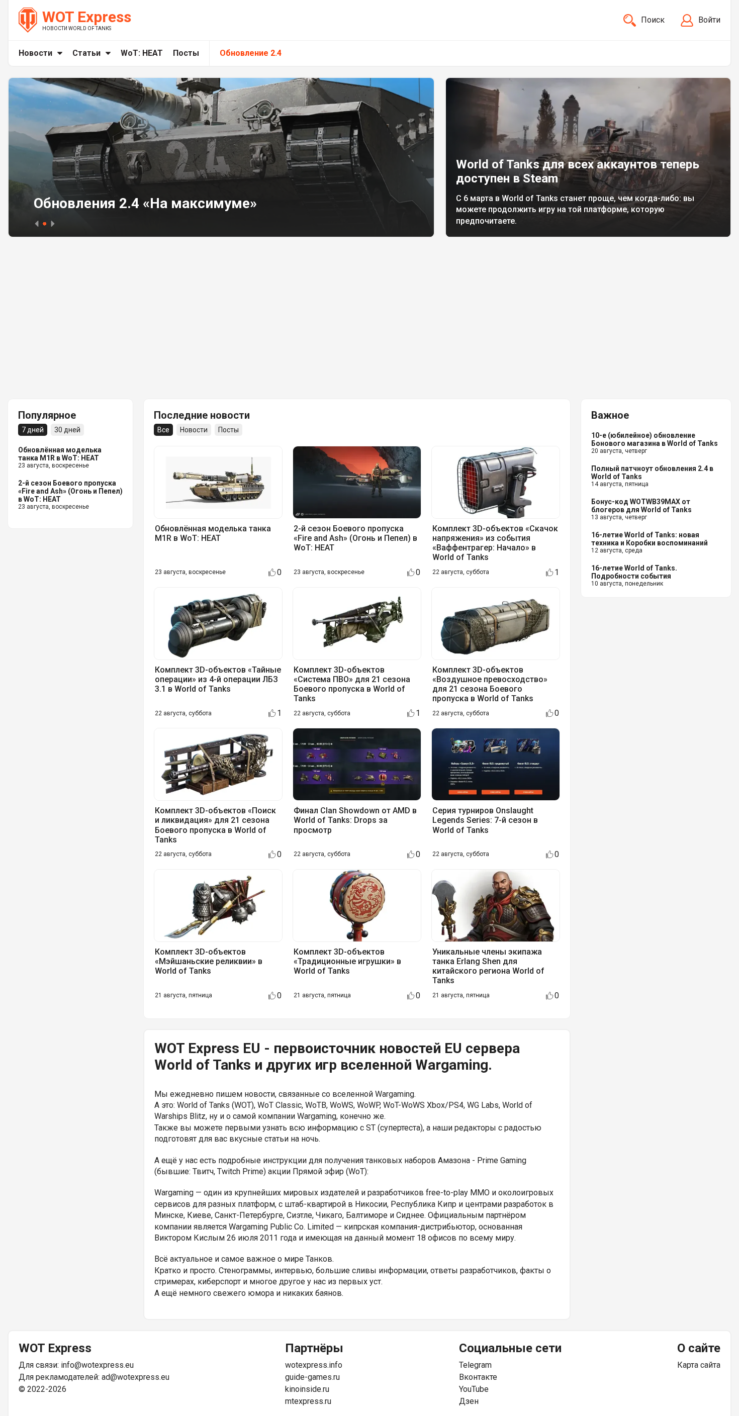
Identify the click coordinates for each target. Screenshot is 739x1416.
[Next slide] (53, 224)
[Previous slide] (37, 224)
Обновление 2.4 (251, 53)
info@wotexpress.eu (97, 1365)
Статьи (86, 53)
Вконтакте (478, 1377)
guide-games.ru (312, 1377)
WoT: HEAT (142, 53)
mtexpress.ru (308, 1401)
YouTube (474, 1389)
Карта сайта (698, 1365)
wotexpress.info (313, 1365)
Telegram (475, 1365)
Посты (186, 53)
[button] (44, 223)
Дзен (469, 1401)
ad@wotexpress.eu (135, 1377)
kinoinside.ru (307, 1389)
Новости (35, 53)
